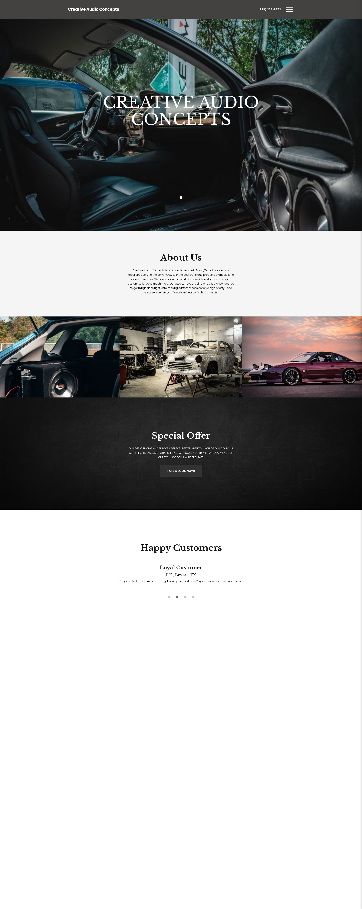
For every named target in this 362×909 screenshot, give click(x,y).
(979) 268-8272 (269, 9)
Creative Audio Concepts (93, 9)
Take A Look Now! (181, 471)
